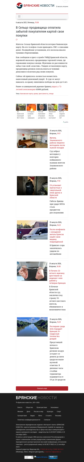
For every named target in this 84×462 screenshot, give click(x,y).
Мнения (20, 411)
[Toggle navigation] (19, 16)
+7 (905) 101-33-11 (57, 449)
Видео (32, 416)
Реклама (58, 416)
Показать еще (42, 388)
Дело (28, 411)
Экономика (54, 407)
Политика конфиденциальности (29, 420)
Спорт (59, 411)
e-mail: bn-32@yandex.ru (52, 452)
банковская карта (26, 94)
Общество (29, 407)
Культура (50, 411)
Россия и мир (38, 411)
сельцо (51, 94)
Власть (20, 407)
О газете (49, 416)
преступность (43, 94)
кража (35, 94)
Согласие (47, 420)
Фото (40, 416)
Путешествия (22, 416)
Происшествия (42, 407)
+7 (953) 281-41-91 (46, 449)
